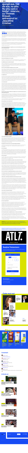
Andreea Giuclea (5, 25)
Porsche (21, 221)
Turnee (17, 296)
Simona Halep (11, 303)
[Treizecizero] (3, 434)
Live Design (25, 440)
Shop (8, 330)
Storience (23, 440)
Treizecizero (5, 396)
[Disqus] (14, 363)
